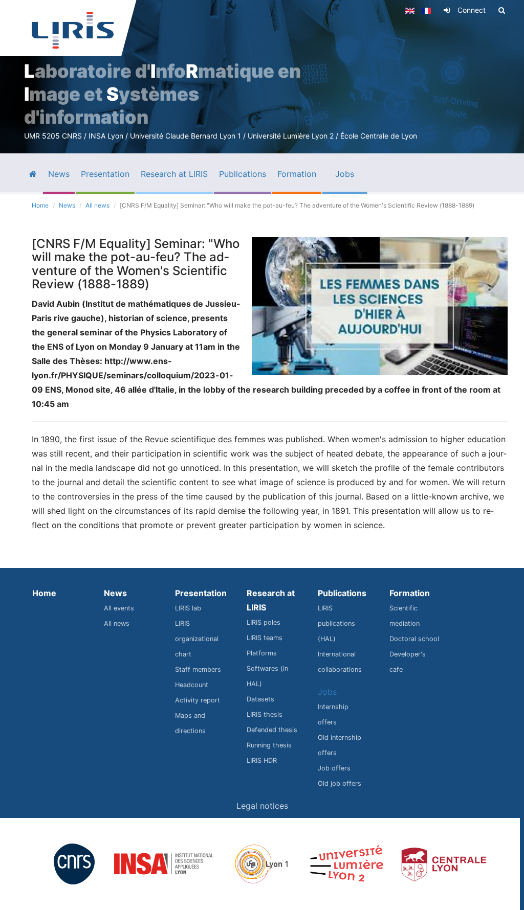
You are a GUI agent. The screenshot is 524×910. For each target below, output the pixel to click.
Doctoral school (414, 639)
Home (40, 205)
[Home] (72, 30)
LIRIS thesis (264, 714)
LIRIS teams (264, 638)
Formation (409, 593)
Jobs (327, 692)
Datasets (260, 699)
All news (97, 205)
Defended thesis (272, 730)
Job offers (334, 768)
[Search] (502, 10)
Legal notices (262, 806)
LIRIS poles (263, 622)
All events (119, 608)
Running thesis (269, 745)
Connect (471, 10)
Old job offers (339, 783)
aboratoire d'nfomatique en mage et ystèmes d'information (162, 94)
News (67, 205)
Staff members (198, 669)
